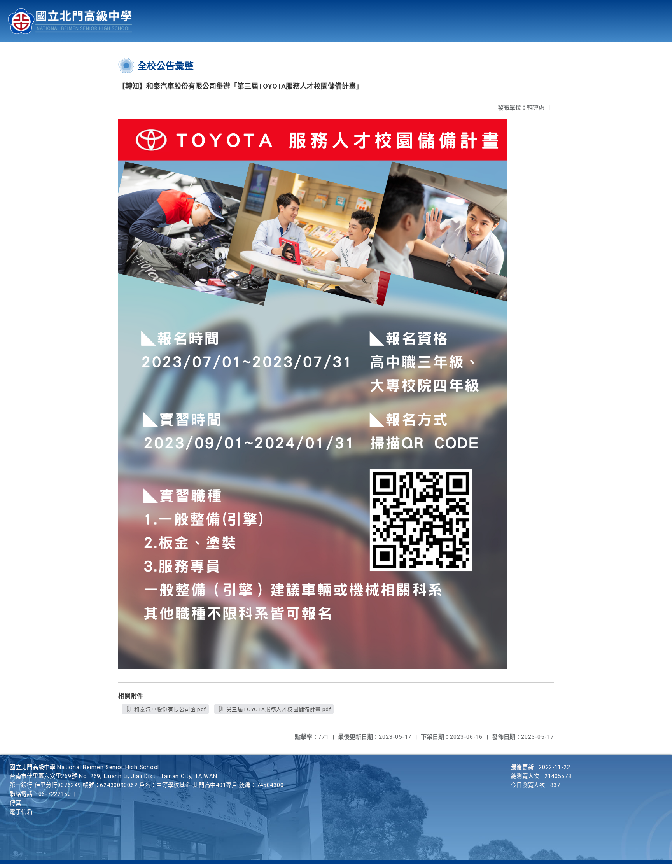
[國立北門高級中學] (70, 21)
